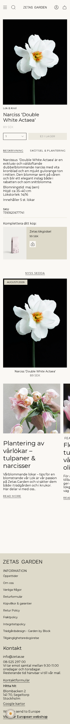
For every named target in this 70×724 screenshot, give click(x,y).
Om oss (8, 583)
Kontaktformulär (16, 680)
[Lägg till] (33, 244)
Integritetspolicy (14, 624)
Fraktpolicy (10, 617)
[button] (10, 713)
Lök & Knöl (10, 108)
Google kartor (14, 704)
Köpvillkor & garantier (17, 603)
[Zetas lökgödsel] (14, 243)
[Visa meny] (5, 7)
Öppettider (10, 576)
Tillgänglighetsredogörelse (21, 638)
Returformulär (12, 596)
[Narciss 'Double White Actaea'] (35, 323)
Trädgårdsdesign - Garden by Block (26, 631)
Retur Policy (11, 610)
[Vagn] (64, 7)
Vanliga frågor (12, 589)
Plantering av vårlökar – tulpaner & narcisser (23, 454)
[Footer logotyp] (22, 562)
